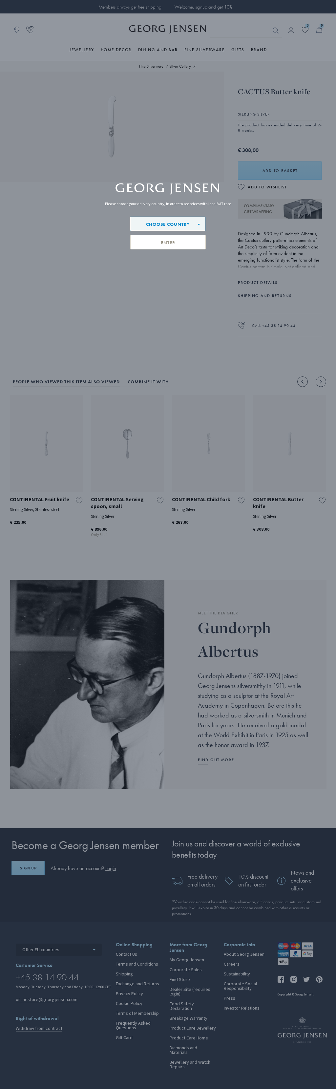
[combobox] (167, 224)
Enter (168, 243)
